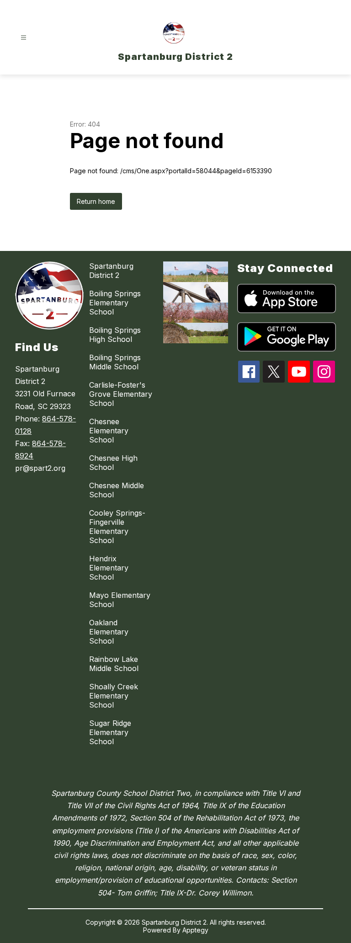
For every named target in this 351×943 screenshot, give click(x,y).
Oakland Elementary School (108, 631)
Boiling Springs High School (115, 334)
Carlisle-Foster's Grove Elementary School (120, 394)
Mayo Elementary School (119, 600)
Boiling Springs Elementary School (115, 302)
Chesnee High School (113, 462)
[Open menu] (23, 37)
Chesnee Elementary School (108, 430)
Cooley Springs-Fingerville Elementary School (117, 526)
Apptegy (195, 930)
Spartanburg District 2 (111, 270)
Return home (96, 201)
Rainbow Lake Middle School (113, 664)
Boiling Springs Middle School (115, 362)
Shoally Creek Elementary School (113, 695)
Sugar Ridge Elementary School (110, 732)
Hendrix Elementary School (108, 567)
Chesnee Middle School (116, 490)
